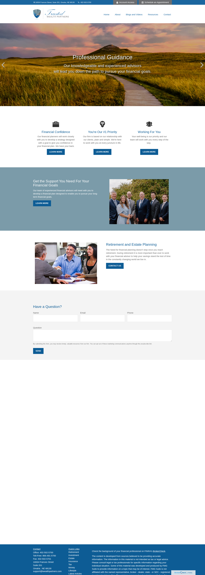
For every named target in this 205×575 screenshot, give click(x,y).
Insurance (73, 561)
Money (71, 567)
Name (36, 313)
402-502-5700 (86, 2)
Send (38, 351)
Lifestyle (72, 570)
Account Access (126, 2)
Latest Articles (75, 574)
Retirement (73, 552)
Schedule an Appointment (156, 2)
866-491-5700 (49, 556)
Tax (70, 564)
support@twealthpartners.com (47, 571)
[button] (106, 14)
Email (83, 313)
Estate (71, 558)
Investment (73, 555)
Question (37, 328)
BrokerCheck (159, 551)
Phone (130, 313)
